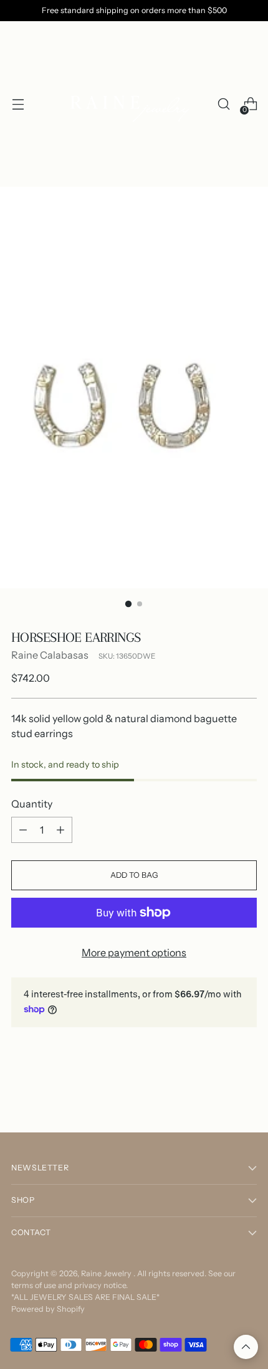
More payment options (134, 952)
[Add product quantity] (60, 829)
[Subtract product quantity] (23, 829)
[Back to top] (246, 1347)
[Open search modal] (223, 104)
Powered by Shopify (48, 1309)
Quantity (31, 803)
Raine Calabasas (50, 655)
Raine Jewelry (107, 1273)
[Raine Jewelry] (132, 104)
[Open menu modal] (18, 104)
